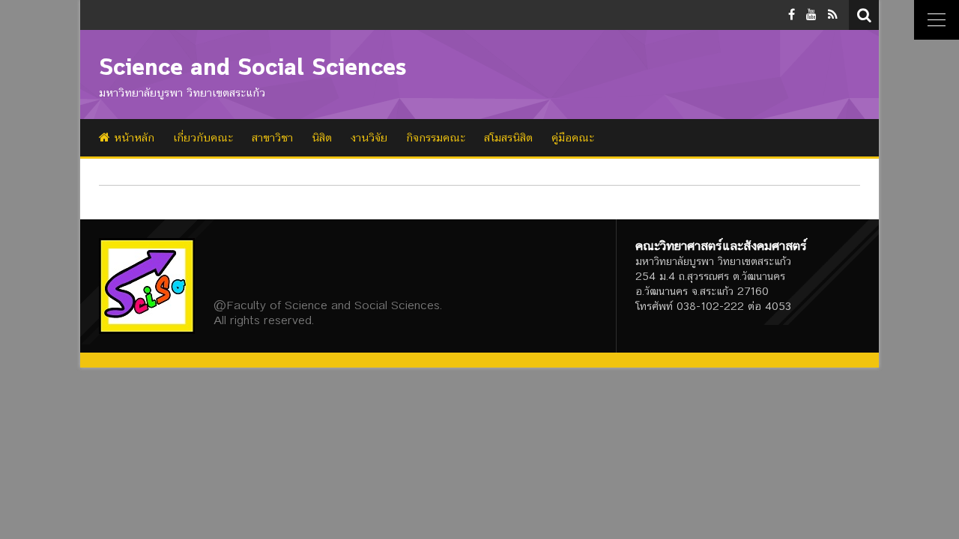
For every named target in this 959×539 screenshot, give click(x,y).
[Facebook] (791, 14)
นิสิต (322, 137)
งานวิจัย (369, 137)
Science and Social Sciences (253, 69)
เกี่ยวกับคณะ (203, 137)
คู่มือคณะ (572, 137)
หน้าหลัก (132, 137)
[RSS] (833, 14)
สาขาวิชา (272, 137)
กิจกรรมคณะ (435, 137)
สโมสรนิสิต (508, 137)
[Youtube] (811, 14)
